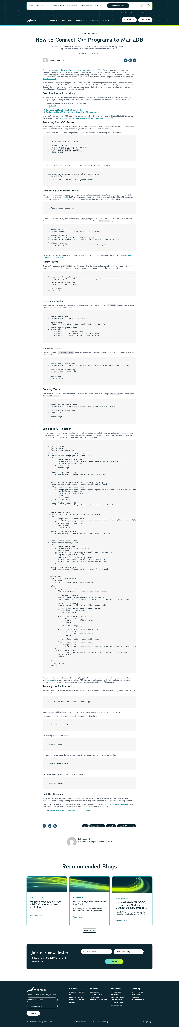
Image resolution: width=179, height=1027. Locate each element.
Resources (116, 988)
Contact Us (145, 20)
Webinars (114, 994)
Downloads (142, 13)
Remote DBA (94, 997)
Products (73, 988)
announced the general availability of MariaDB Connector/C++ (76, 70)
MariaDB (111, 826)
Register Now (118, 6)
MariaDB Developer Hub (117, 804)
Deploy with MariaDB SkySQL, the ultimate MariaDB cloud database (74, 112)
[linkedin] (147, 1022)
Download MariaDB (76, 1000)
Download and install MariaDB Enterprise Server (66, 110)
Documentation (130, 13)
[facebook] (140, 1022)
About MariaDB (137, 992)
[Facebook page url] (126, 60)
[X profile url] (134, 60)
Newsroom (136, 994)
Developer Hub (116, 1005)
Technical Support (97, 992)
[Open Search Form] (121, 13)
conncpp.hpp (68, 199)
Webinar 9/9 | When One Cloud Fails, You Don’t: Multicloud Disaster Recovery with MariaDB (66, 6)
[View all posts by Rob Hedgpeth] (45, 60)
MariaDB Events (117, 1000)
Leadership (136, 997)
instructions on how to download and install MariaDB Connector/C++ (86, 118)
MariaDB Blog (116, 992)
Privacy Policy (81, 1022)
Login (151, 13)
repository (54, 680)
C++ (85, 826)
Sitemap (105, 1022)
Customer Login (96, 994)
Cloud (71, 994)
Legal (73, 1022)
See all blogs (89, 930)
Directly (52, 106)
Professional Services (98, 1000)
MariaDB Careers (138, 1000)
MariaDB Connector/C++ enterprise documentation (70, 810)
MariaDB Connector (127, 826)
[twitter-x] (143, 1022)
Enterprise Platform (77, 992)
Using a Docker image (58, 108)
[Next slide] (148, 5)
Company (136, 988)
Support (94, 988)
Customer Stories (117, 997)
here (93, 678)
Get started (129, 20)
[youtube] (151, 1022)
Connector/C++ (97, 826)
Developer (92, 33)
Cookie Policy (92, 1022)
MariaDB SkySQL (49, 79)
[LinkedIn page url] (130, 60)
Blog (84, 33)
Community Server (76, 997)
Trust (99, 1022)
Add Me (114, 961)
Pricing (72, 1002)
